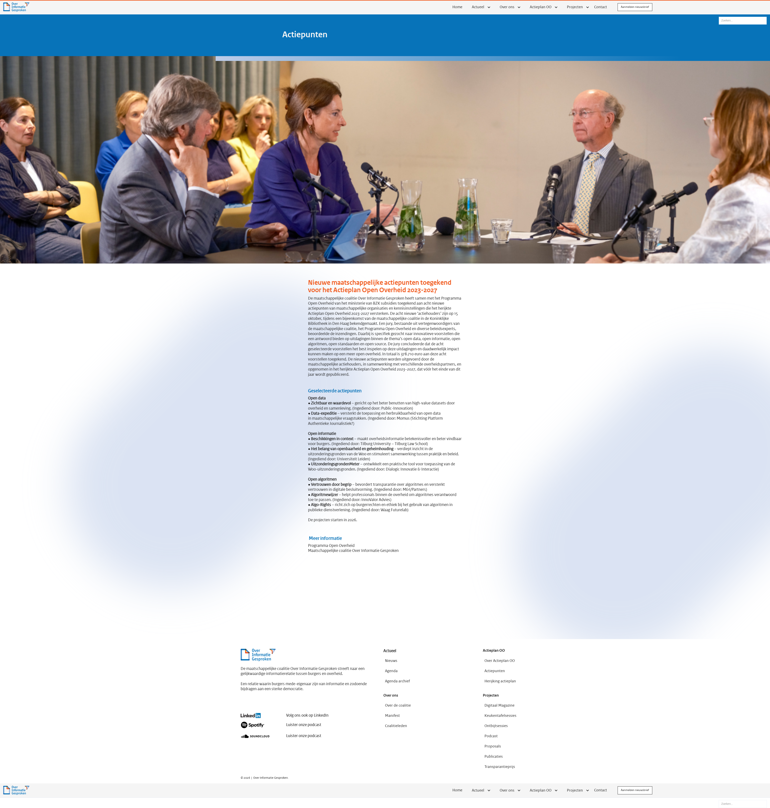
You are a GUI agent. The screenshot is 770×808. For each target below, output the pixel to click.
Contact (600, 7)
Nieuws (391, 661)
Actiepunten (494, 671)
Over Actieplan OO (499, 661)
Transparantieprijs (499, 767)
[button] (481, 790)
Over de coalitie (398, 705)
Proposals (492, 746)
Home (457, 7)
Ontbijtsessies (496, 726)
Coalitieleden (396, 726)
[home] (16, 7)
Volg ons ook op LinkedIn (307, 715)
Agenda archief (397, 681)
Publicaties (493, 756)
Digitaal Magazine (499, 705)
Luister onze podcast (303, 725)
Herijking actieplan (500, 681)
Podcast (491, 736)
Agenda (391, 671)
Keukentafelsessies (500, 715)
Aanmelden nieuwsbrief (635, 7)
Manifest (392, 715)
